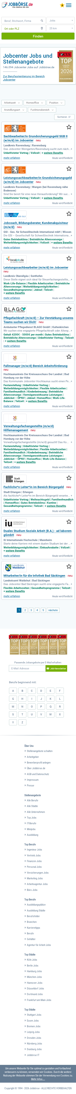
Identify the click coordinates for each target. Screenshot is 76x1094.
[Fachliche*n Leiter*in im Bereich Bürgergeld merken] (69, 478)
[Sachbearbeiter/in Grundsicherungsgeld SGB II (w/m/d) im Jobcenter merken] (69, 127)
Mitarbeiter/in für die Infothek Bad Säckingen (34, 575)
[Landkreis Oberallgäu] (15, 259)
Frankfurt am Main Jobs (39, 1000)
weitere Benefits (53, 153)
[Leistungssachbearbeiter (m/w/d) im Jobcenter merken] (69, 258)
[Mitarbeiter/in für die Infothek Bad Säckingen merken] (69, 567)
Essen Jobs (33, 1020)
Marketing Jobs (35, 878)
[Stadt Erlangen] (15, 479)
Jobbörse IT (33, 1055)
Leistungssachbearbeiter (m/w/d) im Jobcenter (36, 267)
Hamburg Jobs (34, 971)
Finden (38, 36)
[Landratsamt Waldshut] (15, 567)
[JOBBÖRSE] (17, 5)
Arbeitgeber (33, 757)
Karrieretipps (33, 927)
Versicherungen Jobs (38, 872)
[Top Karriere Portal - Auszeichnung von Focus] (38, 645)
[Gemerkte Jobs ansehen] (62, 5)
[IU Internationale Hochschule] (15, 523)
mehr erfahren (12, 157)
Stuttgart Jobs (34, 1014)
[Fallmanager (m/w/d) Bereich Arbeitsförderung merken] (69, 357)
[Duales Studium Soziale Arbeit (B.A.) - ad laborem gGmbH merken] (69, 522)
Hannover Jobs (34, 982)
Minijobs (31, 829)
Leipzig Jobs (33, 1032)
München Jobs (34, 977)
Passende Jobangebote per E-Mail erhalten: (38, 662)
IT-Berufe (31, 823)
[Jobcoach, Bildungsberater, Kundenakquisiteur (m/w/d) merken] (69, 214)
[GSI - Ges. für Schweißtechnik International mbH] (15, 215)
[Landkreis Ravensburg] (15, 128)
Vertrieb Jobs (34, 855)
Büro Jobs (32, 890)
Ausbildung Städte (36, 910)
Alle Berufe (32, 800)
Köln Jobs (32, 959)
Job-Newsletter (58, 668)
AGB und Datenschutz (38, 774)
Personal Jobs (34, 866)
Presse (30, 785)
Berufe (30, 933)
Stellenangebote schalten (39, 751)
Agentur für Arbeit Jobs (39, 945)
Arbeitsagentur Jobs (37, 884)
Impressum (33, 779)
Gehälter (31, 939)
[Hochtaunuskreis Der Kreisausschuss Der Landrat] (15, 358)
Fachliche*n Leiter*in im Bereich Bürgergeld (34, 487)
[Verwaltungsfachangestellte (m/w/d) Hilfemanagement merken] (69, 417)
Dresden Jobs (34, 1037)
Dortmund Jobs (35, 994)
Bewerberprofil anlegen (39, 762)
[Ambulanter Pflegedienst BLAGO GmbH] (15, 310)
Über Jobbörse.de (36, 768)
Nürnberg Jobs (34, 1043)
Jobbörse (35, 1088)
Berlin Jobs (32, 965)
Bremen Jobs (33, 1026)
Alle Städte (32, 806)
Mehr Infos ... (38, 1079)
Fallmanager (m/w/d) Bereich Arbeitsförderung (36, 366)
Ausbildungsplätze (36, 904)
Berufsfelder (33, 916)
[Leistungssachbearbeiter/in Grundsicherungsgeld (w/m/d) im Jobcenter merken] (69, 169)
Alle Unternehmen (36, 812)
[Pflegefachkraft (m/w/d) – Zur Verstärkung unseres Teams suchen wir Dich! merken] (69, 309)
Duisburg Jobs (34, 1049)
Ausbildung (32, 834)
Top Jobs (31, 817)
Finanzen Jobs (34, 861)
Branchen (32, 922)
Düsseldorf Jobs (35, 988)
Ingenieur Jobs (34, 849)
